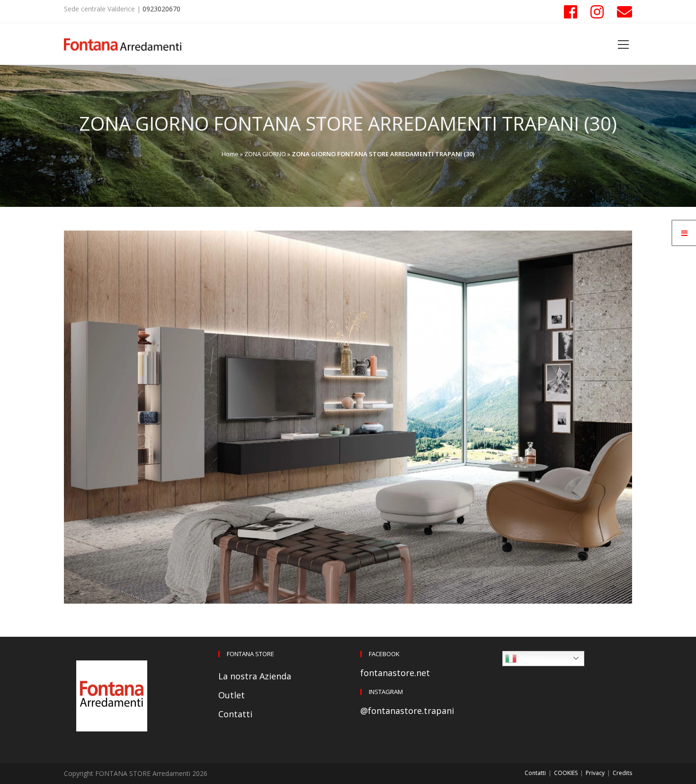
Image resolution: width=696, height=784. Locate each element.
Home (230, 154)
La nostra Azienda (254, 676)
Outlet (231, 695)
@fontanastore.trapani (407, 710)
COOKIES (566, 773)
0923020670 (161, 8)
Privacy (595, 773)
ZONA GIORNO (265, 154)
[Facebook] (570, 11)
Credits (622, 773)
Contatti (235, 714)
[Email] (621, 11)
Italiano (530, 658)
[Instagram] (597, 11)
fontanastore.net (395, 672)
